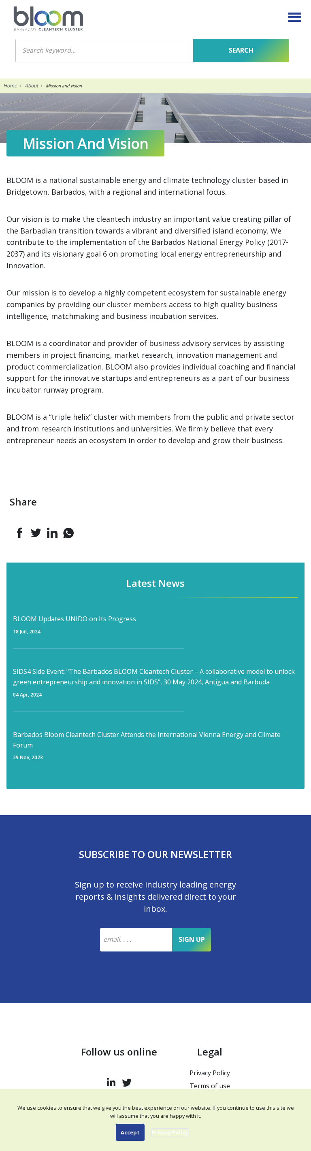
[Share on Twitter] (36, 533)
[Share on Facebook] (20, 533)
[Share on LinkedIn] (52, 533)
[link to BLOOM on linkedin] (111, 1081)
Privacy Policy (210, 1072)
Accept (130, 1132)
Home (10, 85)
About (31, 85)
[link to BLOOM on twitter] (127, 1081)
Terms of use (210, 1085)
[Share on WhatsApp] (68, 533)
